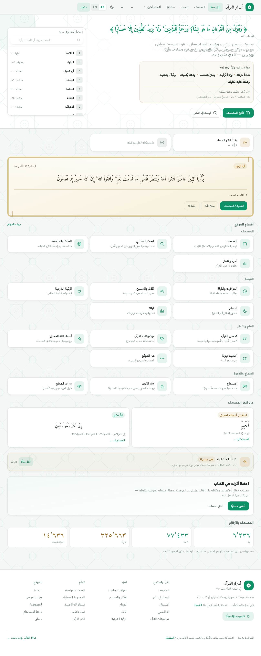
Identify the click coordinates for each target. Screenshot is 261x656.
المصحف (199, 7)
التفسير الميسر (237, 195)
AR (102, 7)
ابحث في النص (202, 113)
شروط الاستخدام (32, 611)
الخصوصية (36, 604)
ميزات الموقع (14, 224)
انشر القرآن (79, 619)
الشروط (198, 605)
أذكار (166, 49)
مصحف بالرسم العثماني (237, 43)
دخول (84, 7)
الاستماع (164, 604)
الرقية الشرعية (119, 619)
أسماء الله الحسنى (74, 604)
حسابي (38, 619)
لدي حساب (215, 506)
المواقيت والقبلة (117, 590)
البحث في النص (160, 597)
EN (95, 7)
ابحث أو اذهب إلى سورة (71, 32)
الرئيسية (215, 7)
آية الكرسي (163, 611)
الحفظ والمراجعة (75, 590)
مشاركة (192, 205)
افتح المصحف (235, 113)
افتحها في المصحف (234, 205)
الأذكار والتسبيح (118, 597)
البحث (184, 7)
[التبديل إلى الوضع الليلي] (112, 7)
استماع (171, 7)
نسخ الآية (210, 205)
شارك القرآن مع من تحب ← (21, 637)
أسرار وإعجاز (78, 611)
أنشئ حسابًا (238, 506)
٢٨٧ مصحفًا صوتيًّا (227, 49)
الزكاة (124, 611)
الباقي (14, 462)
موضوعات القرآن (159, 619)
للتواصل (37, 590)
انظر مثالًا (25, 461)
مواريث (247, 54)
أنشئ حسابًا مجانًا (235, 616)
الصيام (123, 604)
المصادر (170, 637)
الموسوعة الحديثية (198, 49)
